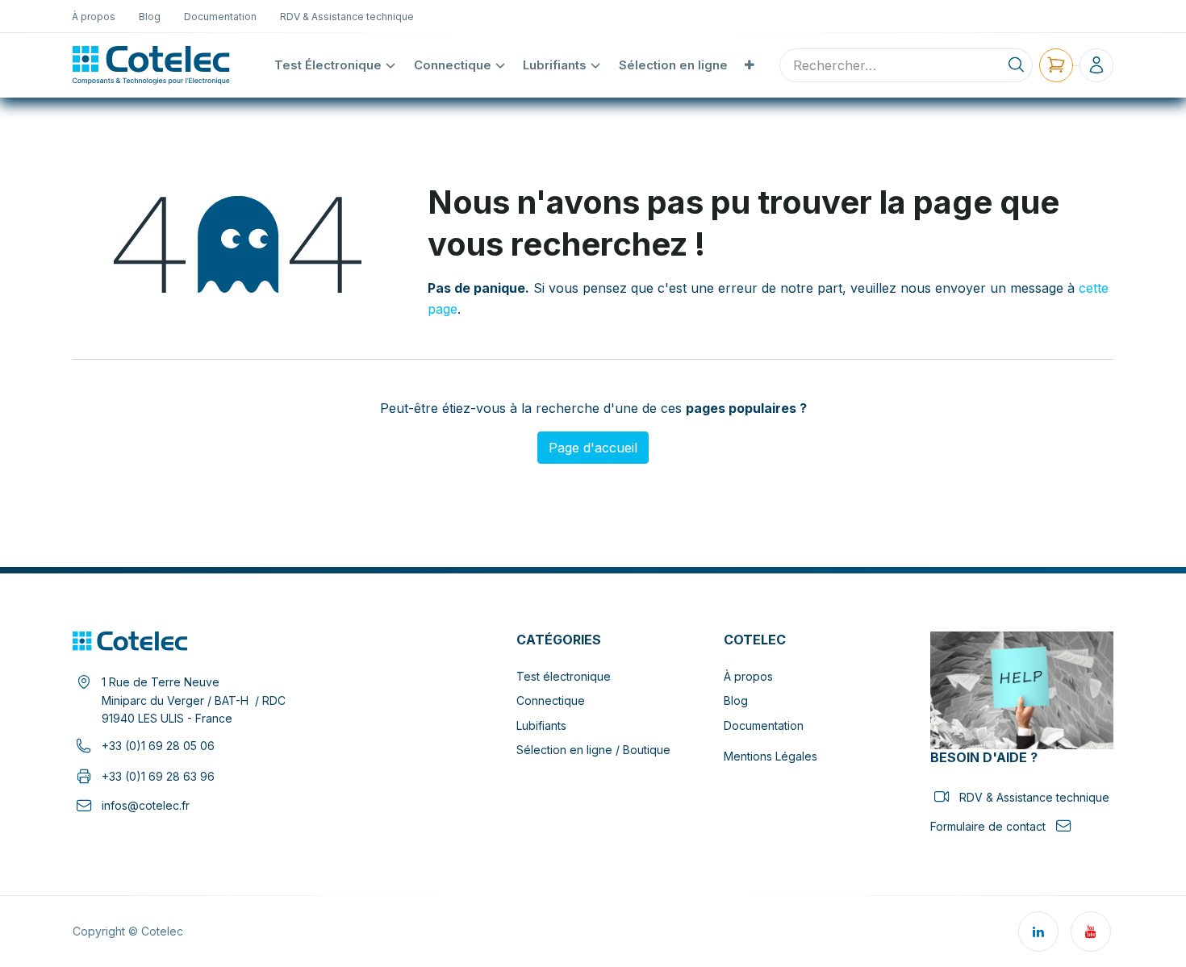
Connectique (550, 700)
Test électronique (563, 676)
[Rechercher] (1016, 65)
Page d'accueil (593, 448)
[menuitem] (94, 16)
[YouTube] (1091, 931)
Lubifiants (541, 725)
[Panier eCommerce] (1056, 65)
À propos (748, 676)
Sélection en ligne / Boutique (593, 750)
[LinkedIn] (1038, 931)
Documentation (764, 725)
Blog (736, 700)
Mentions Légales (770, 756)
